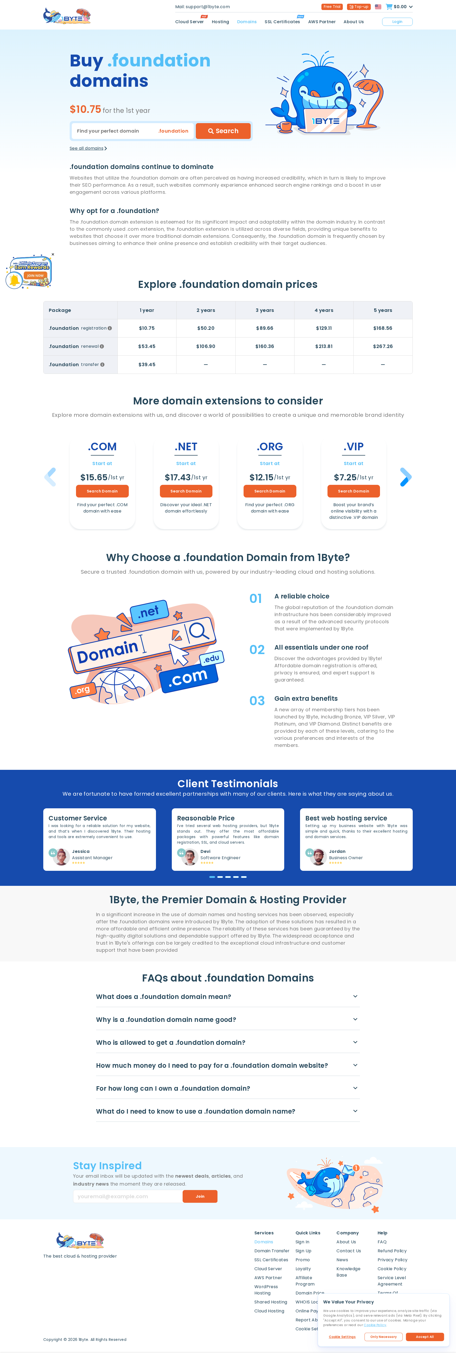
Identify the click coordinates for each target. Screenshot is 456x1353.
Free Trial (332, 6)
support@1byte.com (208, 7)
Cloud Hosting (269, 1311)
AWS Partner (322, 22)
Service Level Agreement (392, 1281)
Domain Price (310, 1293)
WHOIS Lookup (311, 1302)
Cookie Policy (392, 1269)
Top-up (361, 6)
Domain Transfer (271, 1251)
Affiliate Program (305, 1281)
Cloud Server (189, 22)
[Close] (52, 254)
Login (397, 21)
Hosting (220, 22)
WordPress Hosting (266, 1290)
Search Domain (102, 491)
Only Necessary (383, 1337)
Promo (303, 1260)
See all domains (86, 148)
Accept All (425, 1337)
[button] (405, 476)
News (342, 1260)
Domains (247, 22)
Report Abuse (310, 1320)
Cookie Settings (342, 1337)
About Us (354, 22)
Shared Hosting (270, 1302)
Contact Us (348, 1251)
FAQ (382, 1242)
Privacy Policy (393, 1260)
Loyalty (303, 1269)
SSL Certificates (282, 22)
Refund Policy (392, 1251)
